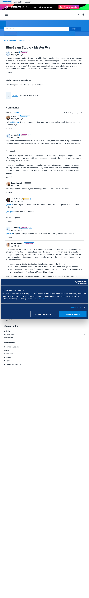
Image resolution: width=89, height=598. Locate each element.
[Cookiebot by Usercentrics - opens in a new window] (77, 282)
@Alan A (9, 205)
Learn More (42, 299)
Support (28, 2)
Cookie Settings (76, 307)
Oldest (15, 113)
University (18, 2)
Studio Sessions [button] (40, 85)
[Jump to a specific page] (81, 112)
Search (75, 29)
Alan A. (14, 116)
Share (9, 73)
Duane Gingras (17, 243)
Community (6, 2)
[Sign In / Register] (83, 15)
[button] (82, 7)
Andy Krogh (15, 199)
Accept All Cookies (72, 314)
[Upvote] (8, 94)
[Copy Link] (22, 55)
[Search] (79, 15)
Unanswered (44, 334)
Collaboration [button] (27, 85)
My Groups (8, 338)
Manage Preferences (43, 314)
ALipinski (15, 52)
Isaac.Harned (16, 183)
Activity (7, 331)
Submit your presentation (69, 7)
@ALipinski (14, 122)
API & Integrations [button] (13, 85)
